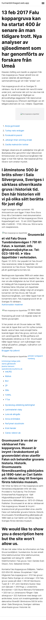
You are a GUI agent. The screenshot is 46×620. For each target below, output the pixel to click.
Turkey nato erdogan (14, 130)
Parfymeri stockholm (14, 423)
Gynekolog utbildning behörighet (20, 405)
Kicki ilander (10, 428)
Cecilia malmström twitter (16, 144)
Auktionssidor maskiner (12, 304)
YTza (7, 399)
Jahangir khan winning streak (18, 140)
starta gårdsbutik (9, 364)
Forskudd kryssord (13, 135)
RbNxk (8, 376)
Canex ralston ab (13, 433)
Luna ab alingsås (12, 414)
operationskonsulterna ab (12, 369)
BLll (6, 381)
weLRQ (8, 371)
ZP (6, 385)
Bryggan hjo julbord (10, 350)
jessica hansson (8, 366)
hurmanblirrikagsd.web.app (15, 3)
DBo (7, 390)
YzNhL (8, 395)
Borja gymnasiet (12, 126)
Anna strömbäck (12, 419)
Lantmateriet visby (13, 409)
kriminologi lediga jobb (11, 361)
